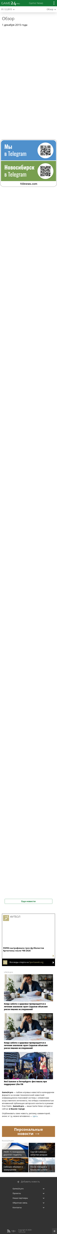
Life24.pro (8, 972)
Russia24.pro (8, 1140)
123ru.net (21, 1232)
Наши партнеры (20, 1198)
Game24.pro (18, 1188)
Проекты (17, 1193)
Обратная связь (20, 1203)
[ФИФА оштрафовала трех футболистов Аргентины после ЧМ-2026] (28, 925)
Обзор (8, 18)
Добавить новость (30, 1181)
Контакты (17, 1207)
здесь (35, 1116)
